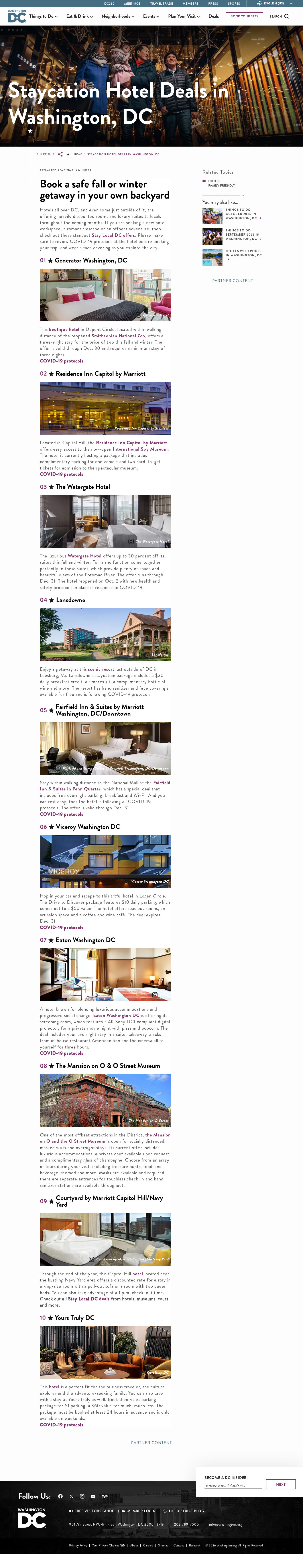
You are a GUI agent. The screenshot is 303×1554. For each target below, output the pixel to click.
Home (78, 154)
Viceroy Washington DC (150, 881)
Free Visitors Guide (94, 1511)
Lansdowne (160, 654)
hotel (137, 1273)
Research (195, 1545)
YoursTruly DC (157, 1372)
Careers (148, 1545)
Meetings (132, 3)
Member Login (141, 1511)
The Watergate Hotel (152, 541)
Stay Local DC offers (113, 235)
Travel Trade (161, 3)
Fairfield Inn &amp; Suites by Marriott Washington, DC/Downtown (116, 768)
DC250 (109, 3)
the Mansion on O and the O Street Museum (105, 1138)
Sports (234, 3)
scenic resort (101, 669)
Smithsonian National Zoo (118, 335)
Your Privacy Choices (105, 1545)
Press (213, 3)
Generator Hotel (155, 315)
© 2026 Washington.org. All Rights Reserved (234, 1545)
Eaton (163, 994)
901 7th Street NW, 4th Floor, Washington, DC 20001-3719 (116, 1524)
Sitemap (163, 1545)
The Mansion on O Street (148, 1120)
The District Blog (186, 1511)
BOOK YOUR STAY (244, 16)
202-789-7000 (186, 1524)
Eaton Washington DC (116, 1015)
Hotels (214, 181)
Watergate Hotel (85, 556)
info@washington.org (225, 1524)
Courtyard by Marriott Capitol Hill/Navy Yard (132, 1259)
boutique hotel (65, 329)
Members (191, 3)
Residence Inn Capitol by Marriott (141, 428)
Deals (214, 16)
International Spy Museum (140, 449)
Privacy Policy (78, 1545)
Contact (178, 1545)
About (134, 1545)
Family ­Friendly (221, 185)
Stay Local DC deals (89, 1298)
